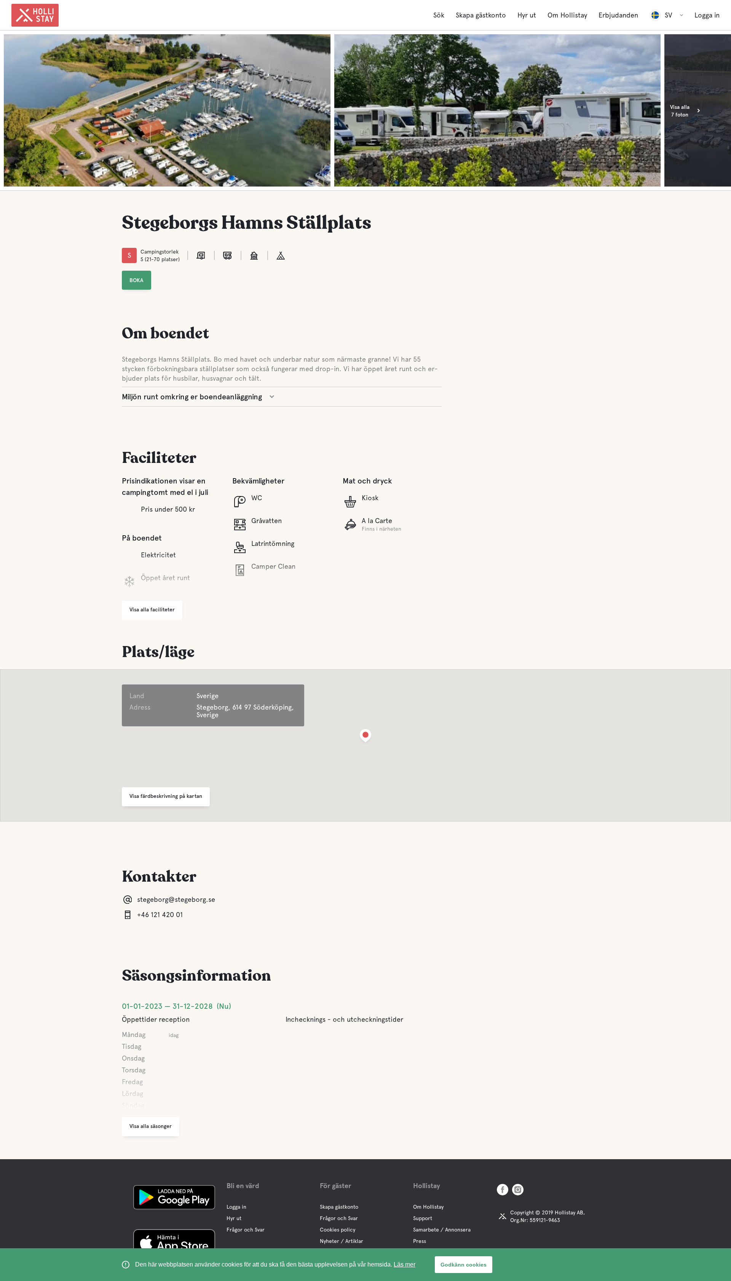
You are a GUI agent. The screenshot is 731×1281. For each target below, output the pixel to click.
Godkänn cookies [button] (464, 1265)
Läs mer (404, 1264)
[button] (365, 737)
